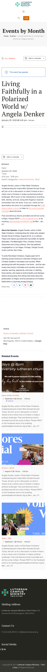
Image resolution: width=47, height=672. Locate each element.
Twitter (19, 284)
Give (26, 18)
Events (13, 36)
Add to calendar (35, 58)
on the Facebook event (29, 218)
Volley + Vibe (6, 538)
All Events (10, 58)
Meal (37, 179)
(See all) (10, 401)
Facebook (14, 284)
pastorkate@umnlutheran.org (20, 221)
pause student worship (10, 395)
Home (6, 36)
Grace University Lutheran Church (18, 333)
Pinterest (25, 284)
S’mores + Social (8, 468)
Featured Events (26, 179)
